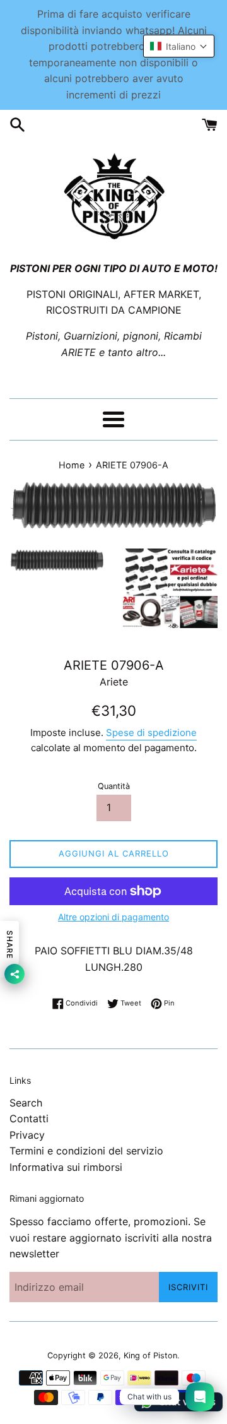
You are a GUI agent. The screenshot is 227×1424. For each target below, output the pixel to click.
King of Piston (150, 1355)
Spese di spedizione (151, 733)
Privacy (27, 1135)
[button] (179, 46)
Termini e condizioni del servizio (86, 1150)
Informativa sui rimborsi (65, 1167)
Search (25, 1102)
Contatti (29, 1118)
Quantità (114, 786)
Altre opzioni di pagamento (113, 916)
